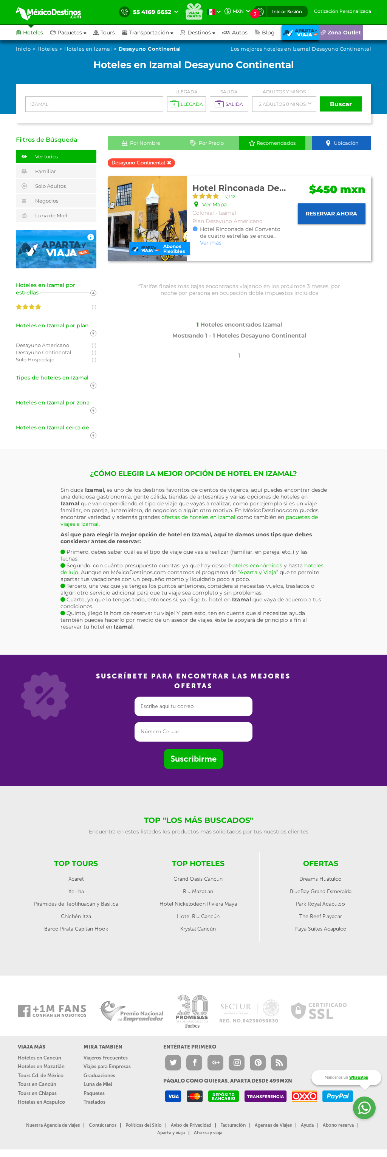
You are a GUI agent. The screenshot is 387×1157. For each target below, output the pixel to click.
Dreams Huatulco (320, 879)
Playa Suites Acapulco (320, 929)
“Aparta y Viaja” (258, 572)
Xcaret (76, 879)
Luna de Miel (98, 1084)
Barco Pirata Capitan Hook (76, 929)
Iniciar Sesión (287, 11)
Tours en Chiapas (37, 1093)
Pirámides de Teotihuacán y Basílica (76, 904)
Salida (229, 91)
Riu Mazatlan (198, 891)
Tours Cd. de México (40, 1075)
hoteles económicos (255, 565)
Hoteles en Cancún (39, 1058)
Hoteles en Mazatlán (41, 1066)
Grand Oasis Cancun (198, 879)
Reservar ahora (331, 213)
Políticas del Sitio (143, 1125)
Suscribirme (193, 759)
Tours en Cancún (37, 1084)
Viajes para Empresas (107, 1066)
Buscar (341, 104)
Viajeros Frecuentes (106, 1058)
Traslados (94, 1102)
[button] (151, 32)
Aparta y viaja (171, 1133)
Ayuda (307, 1125)
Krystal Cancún (198, 929)
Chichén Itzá (76, 916)
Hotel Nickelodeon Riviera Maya (198, 904)
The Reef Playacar (320, 916)
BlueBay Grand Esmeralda (320, 891)
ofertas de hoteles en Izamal (198, 517)
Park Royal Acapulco (320, 904)
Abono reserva (338, 1125)
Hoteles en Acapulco (41, 1102)
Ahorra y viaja (208, 1133)
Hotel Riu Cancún (198, 916)
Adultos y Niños (284, 91)
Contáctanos (102, 1125)
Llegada (186, 91)
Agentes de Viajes (273, 1125)
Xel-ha (76, 891)
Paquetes (94, 1093)
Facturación (233, 1125)
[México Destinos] (53, 12)
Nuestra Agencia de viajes (53, 1125)
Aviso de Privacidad (191, 1125)
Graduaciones (99, 1075)
